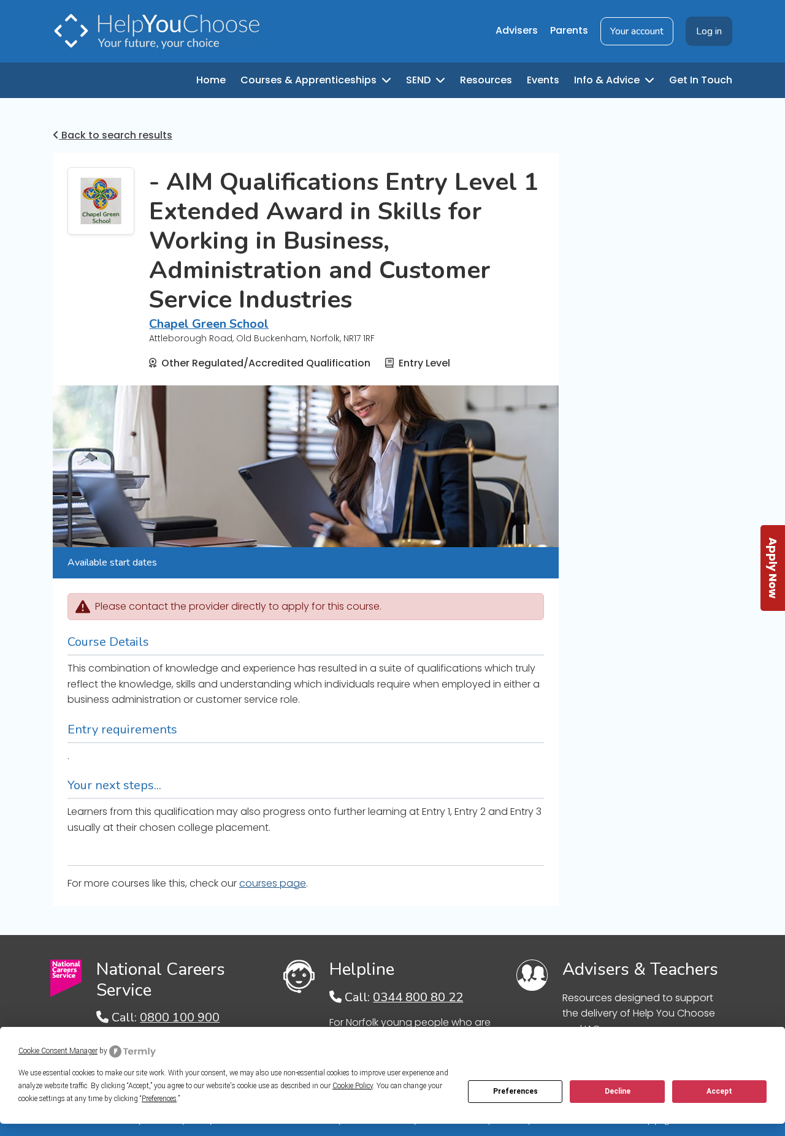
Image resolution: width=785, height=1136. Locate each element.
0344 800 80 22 (418, 997)
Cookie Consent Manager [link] (58, 1051)
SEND (419, 80)
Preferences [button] (159, 1098)
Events (543, 80)
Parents (569, 30)
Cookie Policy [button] (352, 1085)
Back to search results (115, 135)
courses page (272, 883)
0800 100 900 (180, 1017)
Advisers (517, 30)
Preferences (515, 1091)
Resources (486, 80)
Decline (617, 1091)
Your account (637, 31)
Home (211, 80)
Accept (719, 1091)
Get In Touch (700, 80)
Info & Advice (608, 80)
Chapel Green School (209, 324)
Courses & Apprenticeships (309, 80)
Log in (709, 31)
